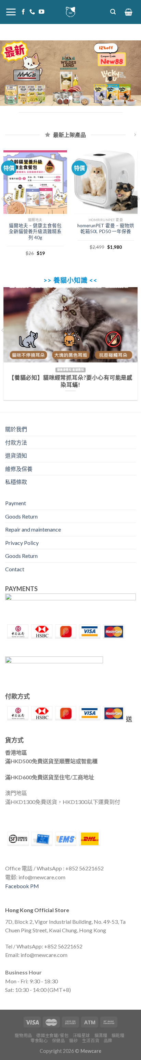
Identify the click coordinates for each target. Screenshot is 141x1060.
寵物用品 (23, 1035)
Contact (14, 569)
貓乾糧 (118, 1035)
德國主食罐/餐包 (52, 1035)
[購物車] (128, 12)
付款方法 (16, 442)
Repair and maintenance (33, 529)
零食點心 (39, 1040)
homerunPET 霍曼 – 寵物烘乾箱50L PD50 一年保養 (105, 228)
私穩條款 (16, 481)
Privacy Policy (22, 542)
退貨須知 (16, 455)
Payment (15, 503)
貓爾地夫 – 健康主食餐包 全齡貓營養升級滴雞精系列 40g (35, 231)
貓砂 (73, 1040)
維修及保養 (19, 468)
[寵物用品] (70, 12)
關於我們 (16, 429)
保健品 (58, 1040)
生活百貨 (90, 1040)
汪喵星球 (81, 1035)
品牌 (108, 1040)
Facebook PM (22, 886)
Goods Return (21, 516)
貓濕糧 (100, 1035)
